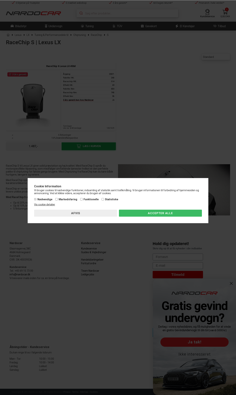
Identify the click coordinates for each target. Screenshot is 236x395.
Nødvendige (44, 199)
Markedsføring (68, 199)
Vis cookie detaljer (44, 204)
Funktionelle (91, 199)
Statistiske (111, 199)
